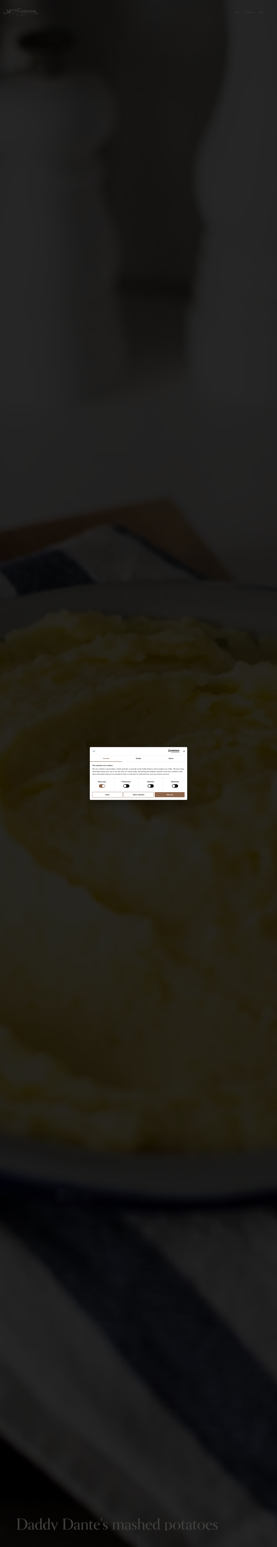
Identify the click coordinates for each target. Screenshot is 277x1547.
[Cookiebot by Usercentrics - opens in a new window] (169, 751)
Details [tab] (138, 758)
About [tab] (171, 758)
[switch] (126, 786)
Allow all (169, 795)
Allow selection (138, 795)
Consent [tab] (106, 758)
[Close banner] (184, 751)
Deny (107, 795)
